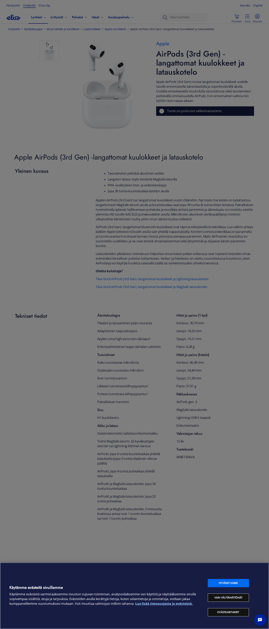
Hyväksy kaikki (228, 583)
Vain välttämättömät (228, 597)
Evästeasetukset (228, 612)
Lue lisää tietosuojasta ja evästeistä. (164, 604)
